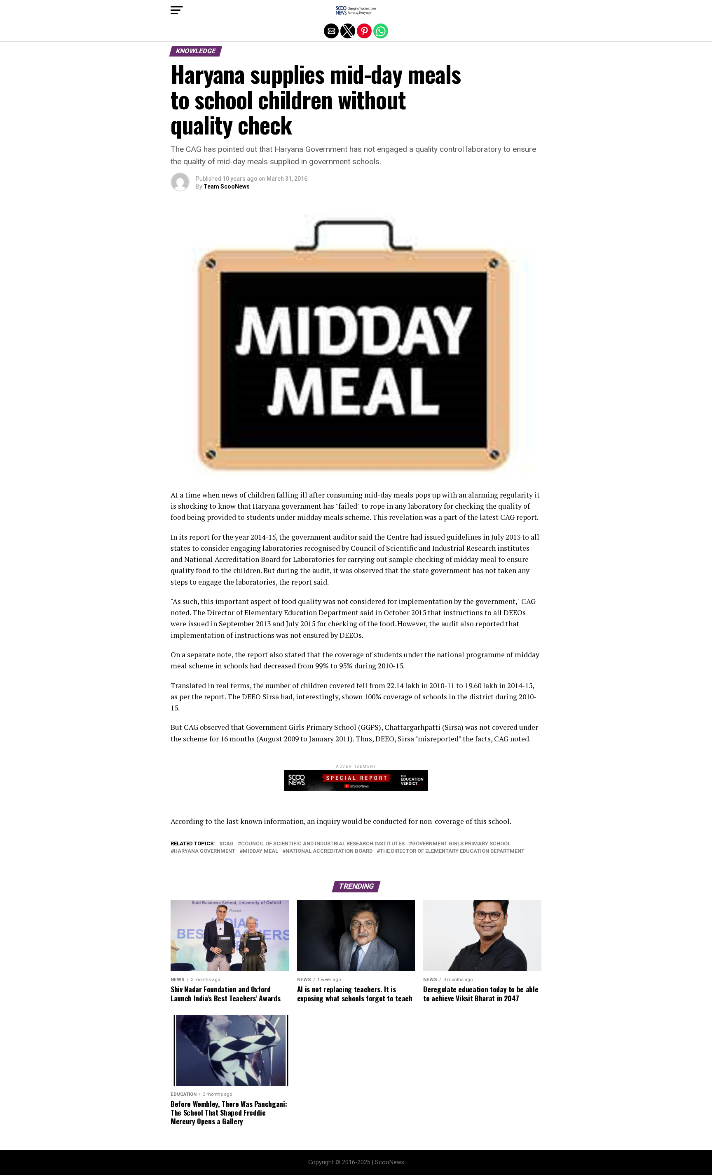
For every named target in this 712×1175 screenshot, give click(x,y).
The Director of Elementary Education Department (452, 851)
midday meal (260, 851)
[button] (177, 10)
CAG (228, 844)
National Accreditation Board (329, 851)
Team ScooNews (227, 186)
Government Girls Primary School (461, 844)
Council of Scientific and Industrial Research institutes (323, 844)
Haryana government (204, 851)
